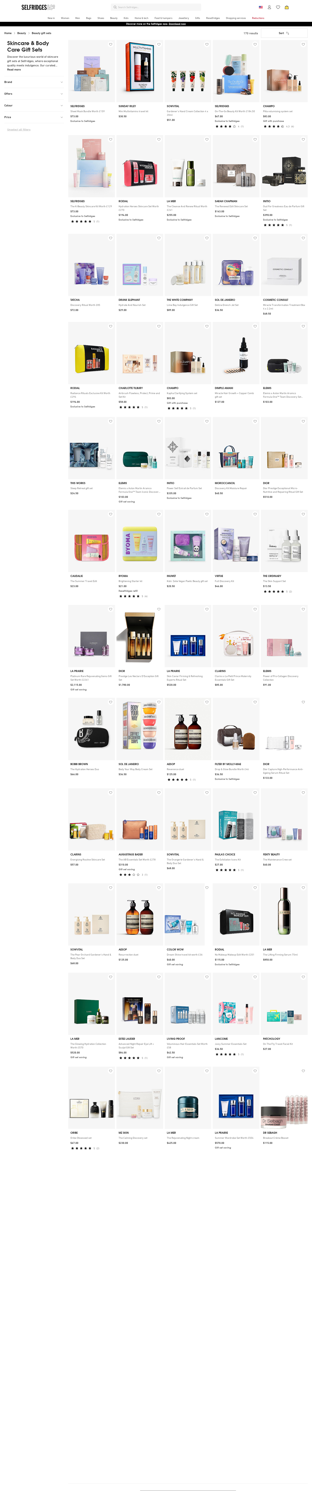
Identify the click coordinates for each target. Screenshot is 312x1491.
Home (8, 33)
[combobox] (159, 7)
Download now (177, 23)
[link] (91, 111)
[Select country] (260, 7)
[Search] (115, 7)
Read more (14, 69)
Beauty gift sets (41, 33)
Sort (281, 33)
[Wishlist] (278, 7)
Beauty (21, 33)
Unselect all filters (19, 129)
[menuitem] (51, 18)
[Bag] (286, 7)
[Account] (269, 7)
